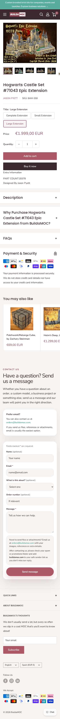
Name (14, 451)
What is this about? (21, 480)
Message (11, 509)
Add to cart (30, 156)
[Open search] (41, 14)
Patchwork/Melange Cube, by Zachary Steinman (21, 337)
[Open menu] (4, 14)
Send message (30, 571)
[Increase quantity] (35, 144)
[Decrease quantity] (19, 144)
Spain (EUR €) (28, 664)
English (8, 664)
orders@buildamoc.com (18, 422)
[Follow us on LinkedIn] (17, 681)
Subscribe (13, 650)
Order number (18, 494)
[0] (54, 14)
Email (9, 466)
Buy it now (30, 166)
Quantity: (8, 144)
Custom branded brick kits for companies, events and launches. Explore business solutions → (30, 4)
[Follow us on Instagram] (11, 681)
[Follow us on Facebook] (5, 681)
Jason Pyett (10, 98)
